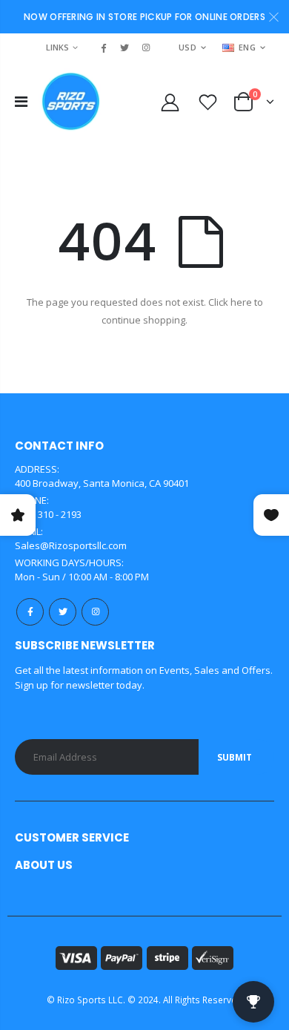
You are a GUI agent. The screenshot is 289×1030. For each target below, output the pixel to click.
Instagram (95, 612)
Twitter (62, 612)
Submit (234, 757)
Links (57, 47)
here (241, 302)
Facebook (30, 612)
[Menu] (21, 101)
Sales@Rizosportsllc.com (71, 545)
